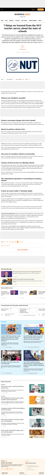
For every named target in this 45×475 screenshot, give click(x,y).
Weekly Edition (33, 20)
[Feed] (2, 469)
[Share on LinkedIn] (13, 242)
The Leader (24, 20)
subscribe (40, 9)
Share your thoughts (22, 249)
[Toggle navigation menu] (2, 9)
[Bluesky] (7, 469)
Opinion (11, 20)
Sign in (33, 9)
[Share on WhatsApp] (5, 242)
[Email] (12, 469)
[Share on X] (10, 242)
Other (39, 20)
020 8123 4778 (29, 468)
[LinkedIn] (10, 469)
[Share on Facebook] (8, 242)
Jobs (6, 20)
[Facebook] (5, 469)
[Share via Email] (15, 242)
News (2, 20)
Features (17, 20)
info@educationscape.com (31, 469)
